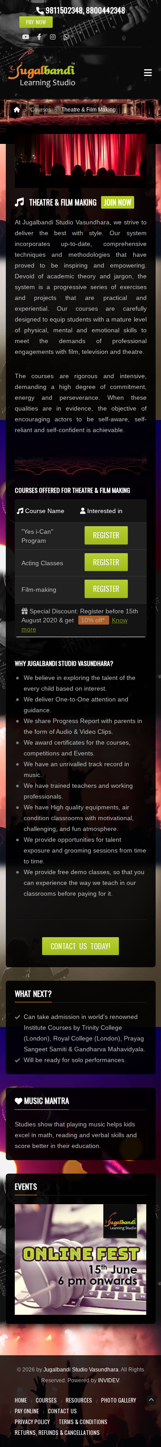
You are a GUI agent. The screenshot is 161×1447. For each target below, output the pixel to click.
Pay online (27, 1411)
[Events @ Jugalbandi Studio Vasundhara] (81, 1259)
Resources (79, 1400)
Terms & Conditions (83, 1421)
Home (21, 1400)
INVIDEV (108, 1380)
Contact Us (62, 1411)
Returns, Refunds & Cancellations (57, 1432)
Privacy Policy (32, 1421)
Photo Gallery (118, 1400)
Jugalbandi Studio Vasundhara (81, 1370)
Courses (46, 1400)
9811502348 (64, 10)
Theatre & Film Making (88, 110)
